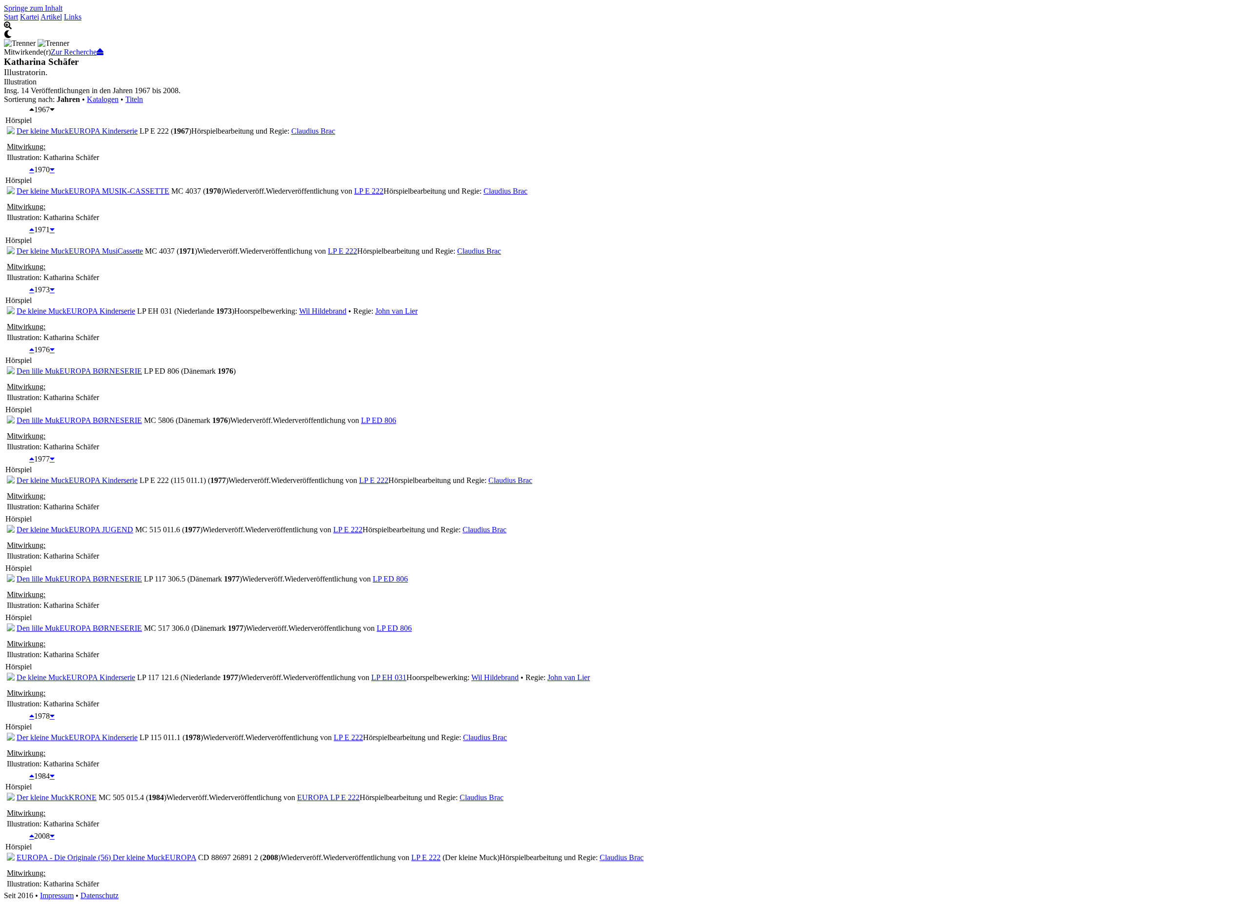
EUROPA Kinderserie (103, 131)
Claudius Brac (313, 131)
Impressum (57, 895)
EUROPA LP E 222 (328, 797)
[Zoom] (624, 25)
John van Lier (396, 311)
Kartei (29, 17)
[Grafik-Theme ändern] (624, 34)
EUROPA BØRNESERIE (101, 371)
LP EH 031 (388, 677)
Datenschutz (100, 895)
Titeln (134, 99)
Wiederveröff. (244, 191)
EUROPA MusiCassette (106, 251)
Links (72, 17)
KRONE (83, 797)
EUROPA (180, 857)
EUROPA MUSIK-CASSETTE (119, 191)
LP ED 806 (378, 420)
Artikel (51, 17)
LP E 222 (368, 191)
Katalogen (103, 99)
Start (11, 17)
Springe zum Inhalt (33, 8)
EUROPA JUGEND (101, 529)
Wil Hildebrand (322, 311)
